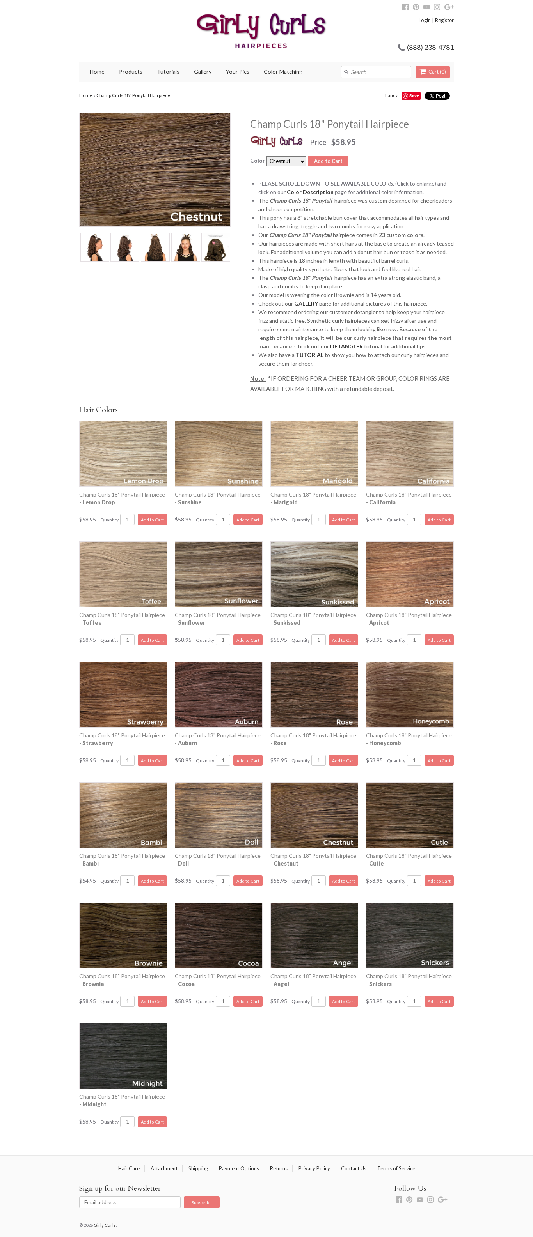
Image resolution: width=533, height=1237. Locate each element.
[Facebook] (405, 8)
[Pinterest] (416, 8)
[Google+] (449, 8)
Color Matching (283, 71)
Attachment (164, 1168)
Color (257, 160)
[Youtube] (426, 8)
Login (425, 20)
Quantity (109, 520)
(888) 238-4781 (430, 47)
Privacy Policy (314, 1168)
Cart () (437, 72)
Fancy (391, 95)
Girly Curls (105, 1225)
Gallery (202, 71)
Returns (279, 1168)
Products (130, 71)
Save (414, 96)
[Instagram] (437, 8)
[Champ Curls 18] (94, 248)
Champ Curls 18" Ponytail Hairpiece (133, 95)
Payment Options (239, 1168)
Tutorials (168, 71)
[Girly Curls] (238, 31)
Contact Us (353, 1168)
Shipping (198, 1168)
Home (97, 71)
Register (444, 20)
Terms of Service (396, 1168)
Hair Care (129, 1168)
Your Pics (237, 71)
